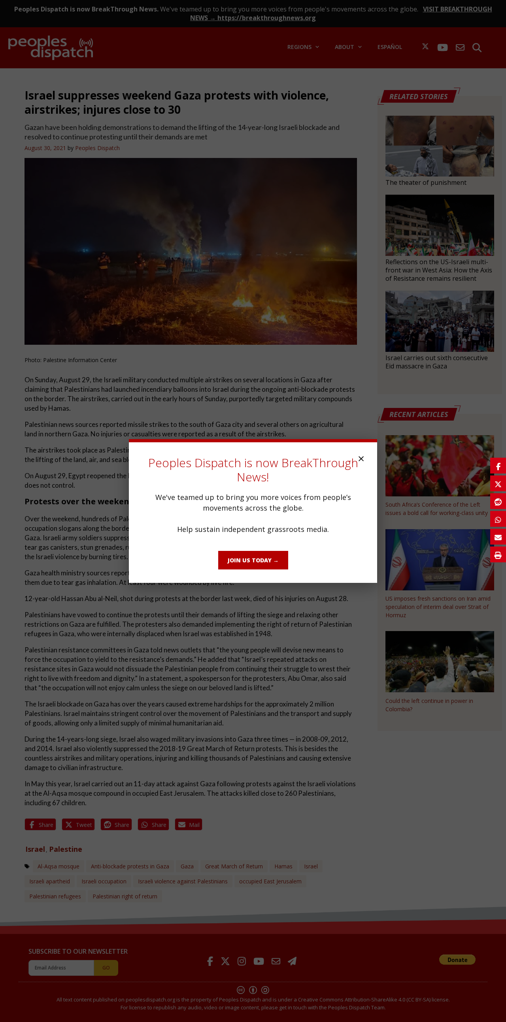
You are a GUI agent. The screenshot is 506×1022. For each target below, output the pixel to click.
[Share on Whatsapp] (498, 519)
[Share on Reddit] (498, 501)
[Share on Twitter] (498, 483)
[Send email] (498, 537)
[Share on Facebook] (498, 465)
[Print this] (498, 554)
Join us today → (253, 560)
